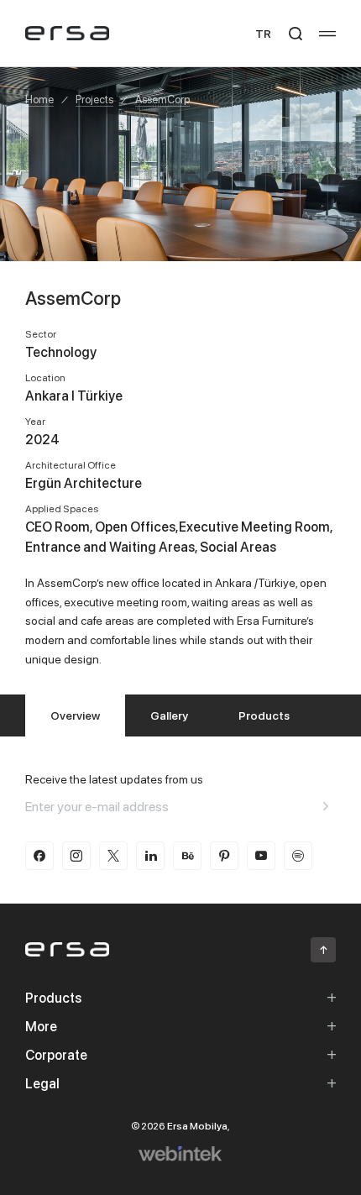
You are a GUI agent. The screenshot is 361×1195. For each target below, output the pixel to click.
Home (39, 99)
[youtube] (261, 855)
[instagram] (76, 855)
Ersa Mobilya (197, 1125)
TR (263, 33)
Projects (94, 99)
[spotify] (298, 855)
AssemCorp (162, 99)
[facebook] (39, 855)
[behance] (187, 855)
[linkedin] (150, 855)
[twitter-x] (113, 855)
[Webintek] (180, 1153)
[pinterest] (224, 855)
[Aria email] (326, 806)
